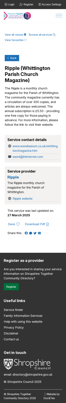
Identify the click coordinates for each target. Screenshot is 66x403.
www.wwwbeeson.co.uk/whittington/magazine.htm (35, 148)
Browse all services (41, 34)
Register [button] (28, 4)
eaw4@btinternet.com (28, 156)
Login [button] (10, 4)
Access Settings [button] (51, 4)
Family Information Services (23, 315)
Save (15, 224)
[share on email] (40, 233)
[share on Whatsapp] (31, 233)
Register (11, 286)
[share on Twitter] (36, 233)
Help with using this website (23, 321)
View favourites (14, 40)
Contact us (11, 339)
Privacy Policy (14, 327)
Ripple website (22, 198)
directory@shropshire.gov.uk (32, 374)
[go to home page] (17, 16)
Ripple (13, 177)
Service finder (13, 310)
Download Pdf (35, 224)
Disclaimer (11, 333)
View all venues (14, 34)
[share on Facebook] (27, 233)
